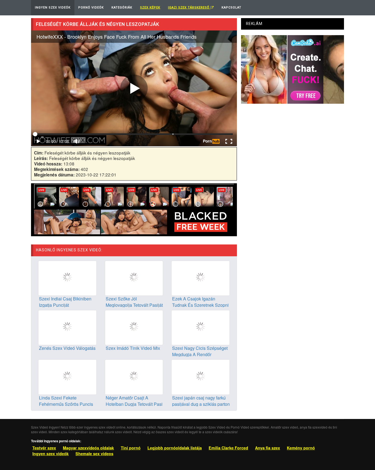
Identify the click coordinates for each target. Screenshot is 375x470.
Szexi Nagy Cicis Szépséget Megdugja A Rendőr (200, 351)
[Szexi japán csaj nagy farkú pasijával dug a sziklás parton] (200, 376)
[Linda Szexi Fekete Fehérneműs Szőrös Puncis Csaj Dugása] (67, 376)
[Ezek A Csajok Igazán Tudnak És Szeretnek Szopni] (200, 277)
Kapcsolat (231, 7)
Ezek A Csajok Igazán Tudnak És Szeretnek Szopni (200, 301)
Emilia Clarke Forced (228, 448)
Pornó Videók (91, 7)
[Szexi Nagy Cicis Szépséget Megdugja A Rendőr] (200, 327)
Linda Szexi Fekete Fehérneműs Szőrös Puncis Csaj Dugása (66, 404)
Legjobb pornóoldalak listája (174, 448)
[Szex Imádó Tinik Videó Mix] (134, 327)
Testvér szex (44, 448)
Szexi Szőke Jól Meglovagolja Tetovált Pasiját (134, 301)
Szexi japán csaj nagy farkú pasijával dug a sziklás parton (201, 401)
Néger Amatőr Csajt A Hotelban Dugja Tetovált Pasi (134, 401)
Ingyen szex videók (50, 453)
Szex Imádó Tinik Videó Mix (133, 348)
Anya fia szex (267, 448)
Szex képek (150, 7)
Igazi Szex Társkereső (189, 7)
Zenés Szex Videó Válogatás (67, 348)
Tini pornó (131, 448)
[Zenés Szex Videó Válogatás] (67, 327)
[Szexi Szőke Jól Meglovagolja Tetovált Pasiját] (134, 277)
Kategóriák (121, 7)
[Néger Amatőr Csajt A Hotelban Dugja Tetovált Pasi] (134, 376)
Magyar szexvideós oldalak (88, 448)
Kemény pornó (301, 448)
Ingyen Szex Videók (53, 7)
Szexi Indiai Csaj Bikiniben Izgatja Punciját (65, 301)
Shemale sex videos (94, 453)
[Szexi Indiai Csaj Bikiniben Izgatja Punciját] (67, 277)
